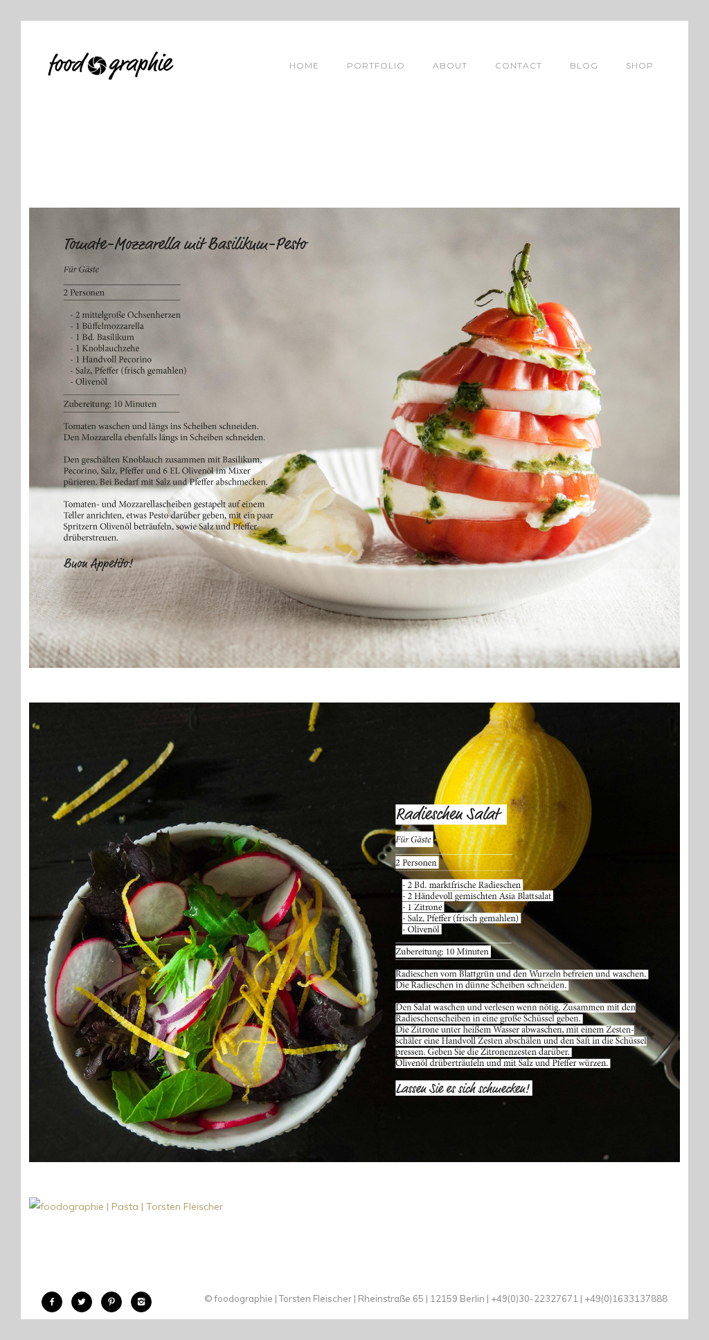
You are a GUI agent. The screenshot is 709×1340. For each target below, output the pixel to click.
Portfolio (376, 65)
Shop (640, 65)
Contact (518, 65)
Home (304, 65)
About (450, 65)
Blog (584, 65)
